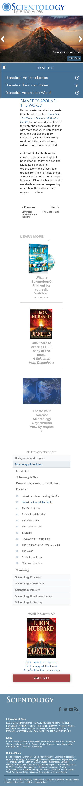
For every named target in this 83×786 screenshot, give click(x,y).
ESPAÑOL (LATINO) (58, 728)
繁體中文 (53, 726)
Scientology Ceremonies (29, 583)
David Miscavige (59, 759)
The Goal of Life (31, 508)
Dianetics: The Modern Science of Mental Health (40, 118)
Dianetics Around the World (28, 93)
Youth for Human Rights (17, 772)
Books (35, 744)
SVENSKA (42, 728)
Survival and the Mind (34, 514)
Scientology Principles (28, 464)
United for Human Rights (62, 769)
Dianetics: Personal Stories (27, 85)
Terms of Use (26, 782)
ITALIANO (50, 731)
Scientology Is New (27, 477)
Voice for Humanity (65, 741)
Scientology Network (43, 757)
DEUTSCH (11, 728)
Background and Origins (29, 458)
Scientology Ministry (27, 589)
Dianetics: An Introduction (26, 78)
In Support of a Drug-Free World (34, 769)
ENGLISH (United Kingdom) (47, 723)
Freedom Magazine (66, 764)
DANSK (65, 723)
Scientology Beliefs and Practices (38, 741)
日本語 (31, 726)
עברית (22, 725)
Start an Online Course (36, 762)
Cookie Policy (12, 782)
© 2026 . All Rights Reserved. (34, 779)
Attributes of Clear (32, 557)
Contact (10, 746)
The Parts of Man (31, 526)
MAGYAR (21, 728)
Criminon (42, 767)
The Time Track (31, 520)
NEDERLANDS (66, 726)
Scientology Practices (28, 577)
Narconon (53, 767)
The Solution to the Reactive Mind (41, 545)
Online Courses (47, 744)
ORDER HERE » (41, 678)
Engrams (27, 532)
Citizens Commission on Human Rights (48, 772)
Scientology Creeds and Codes (33, 596)
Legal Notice (41, 782)
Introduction (22, 471)
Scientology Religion (64, 757)
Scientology (22, 570)
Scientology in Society (28, 602)
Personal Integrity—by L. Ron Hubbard (37, 483)
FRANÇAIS (11, 726)
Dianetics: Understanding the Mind (41, 496)
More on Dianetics (32, 563)
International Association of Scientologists (36, 764)
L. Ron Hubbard (13, 741)
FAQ (28, 744)
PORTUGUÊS (64, 731)
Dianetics (21, 489)
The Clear (27, 550)
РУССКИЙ (42, 726)
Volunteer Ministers (15, 744)
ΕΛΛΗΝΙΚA (39, 731)
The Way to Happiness (25, 767)
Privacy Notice (72, 779)
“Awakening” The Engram (36, 538)
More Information (64, 744)
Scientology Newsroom (38, 759)
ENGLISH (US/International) (19, 723)
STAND (9, 767)
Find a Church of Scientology (28, 746)
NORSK (31, 728)
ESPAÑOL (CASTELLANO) (19, 731)
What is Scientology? (16, 759)
